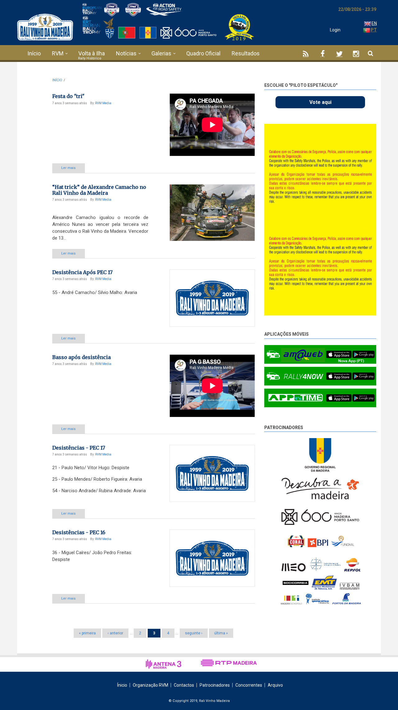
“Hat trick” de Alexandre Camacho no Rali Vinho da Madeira (99, 190)
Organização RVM (150, 685)
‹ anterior (115, 633)
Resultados (246, 53)
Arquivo (275, 685)
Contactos (184, 685)
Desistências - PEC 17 (78, 448)
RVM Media (103, 103)
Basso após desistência (81, 357)
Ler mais (68, 168)
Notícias (126, 53)
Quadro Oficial (203, 53)
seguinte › (193, 633)
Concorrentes (248, 685)
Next (371, 131)
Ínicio (122, 685)
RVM (57, 53)
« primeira (87, 633)
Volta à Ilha (91, 53)
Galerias (161, 53)
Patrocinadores (283, 427)
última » (221, 633)
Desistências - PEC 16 (78, 532)
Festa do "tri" (68, 96)
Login (335, 29)
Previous (357, 130)
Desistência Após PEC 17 (82, 272)
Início (34, 53)
